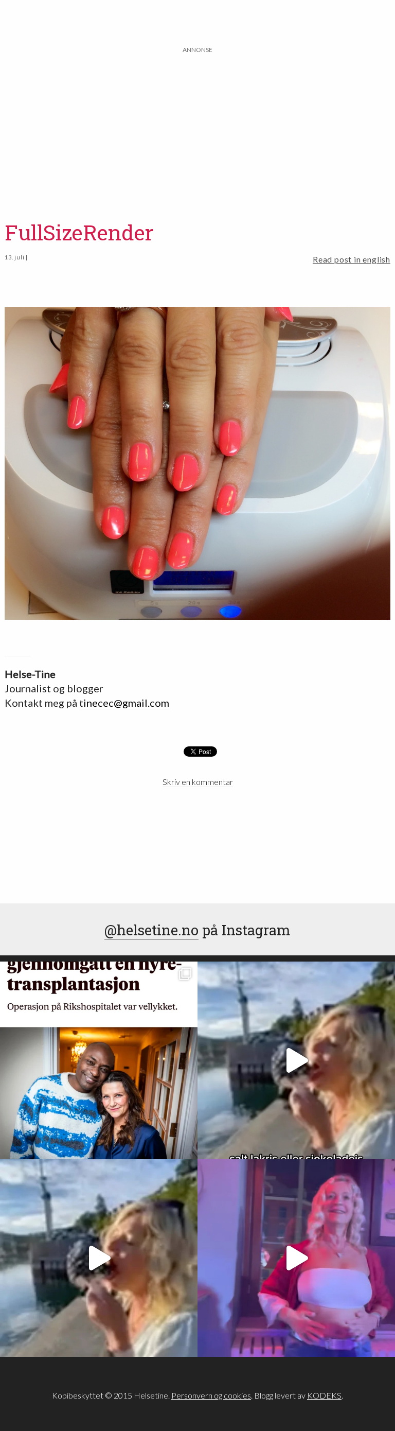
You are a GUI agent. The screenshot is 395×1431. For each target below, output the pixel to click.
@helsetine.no (151, 929)
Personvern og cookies (211, 1395)
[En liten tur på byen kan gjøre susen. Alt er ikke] (296, 1258)
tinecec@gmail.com (124, 702)
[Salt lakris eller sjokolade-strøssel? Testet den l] (296, 1060)
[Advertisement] (197, 127)
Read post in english (351, 259)
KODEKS (324, 1395)
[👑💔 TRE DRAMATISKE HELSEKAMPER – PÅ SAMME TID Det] (99, 1060)
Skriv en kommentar (198, 782)
